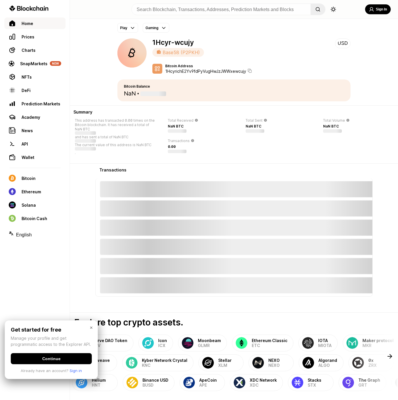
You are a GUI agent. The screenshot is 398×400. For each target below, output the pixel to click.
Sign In (381, 9)
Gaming (152, 28)
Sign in (76, 370)
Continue (51, 358)
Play (123, 28)
